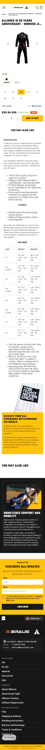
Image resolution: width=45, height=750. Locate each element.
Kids (4, 680)
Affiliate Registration (13, 703)
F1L (14, 93)
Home (4, 14)
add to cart (32, 118)
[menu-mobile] (4, 7)
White (18, 83)
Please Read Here (16, 366)
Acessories (7, 676)
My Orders (7, 739)
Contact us (24, 347)
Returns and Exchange (13, 725)
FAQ (4, 712)
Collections (7, 658)
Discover (6, 685)
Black (8, 83)
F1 (6, 93)
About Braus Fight (11, 694)
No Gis (5, 667)
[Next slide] (37, 43)
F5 (22, 99)
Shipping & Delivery (11, 716)
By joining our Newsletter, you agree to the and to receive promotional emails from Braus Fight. (24, 598)
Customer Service (10, 708)
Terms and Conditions (28, 748)
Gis (3, 663)
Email (5, 578)
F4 (14, 99)
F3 (38, 93)
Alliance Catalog (10, 698)
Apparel (6, 671)
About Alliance (9, 689)
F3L (6, 99)
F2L (30, 93)
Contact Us (7, 734)
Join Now (22, 607)
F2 (22, 93)
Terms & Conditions (12, 730)
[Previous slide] (8, 43)
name (5, 587)
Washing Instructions (12, 721)
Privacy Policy (14, 748)
